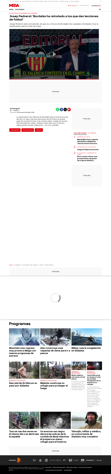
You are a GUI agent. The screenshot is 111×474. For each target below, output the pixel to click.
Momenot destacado (17, 380)
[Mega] (20, 5)
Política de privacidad (58, 467)
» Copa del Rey (48, 265)
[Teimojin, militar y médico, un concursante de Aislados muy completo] (86, 420)
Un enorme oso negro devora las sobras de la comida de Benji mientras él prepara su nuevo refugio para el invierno (54, 436)
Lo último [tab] (92, 133)
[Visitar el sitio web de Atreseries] (64, 460)
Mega (11, 265)
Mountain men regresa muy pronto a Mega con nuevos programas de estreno (22, 352)
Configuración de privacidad (53, 470)
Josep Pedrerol (28, 130)
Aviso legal (48, 467)
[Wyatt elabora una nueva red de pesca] (78, 366)
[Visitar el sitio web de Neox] (46, 460)
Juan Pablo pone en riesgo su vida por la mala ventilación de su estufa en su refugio (94, 379)
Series (11, 9)
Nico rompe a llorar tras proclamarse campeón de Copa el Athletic (87, 158)
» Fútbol (40, 265)
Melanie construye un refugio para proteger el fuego (54, 386)
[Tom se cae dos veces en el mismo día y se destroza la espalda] (24, 420)
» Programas (17, 265)
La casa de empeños (74, 1)
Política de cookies (71, 467)
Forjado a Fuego (43, 1)
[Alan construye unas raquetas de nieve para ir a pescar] (55, 337)
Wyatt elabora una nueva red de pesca (78, 377)
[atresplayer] (96, 5)
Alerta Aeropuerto (26, 1)
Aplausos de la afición (86, 147)
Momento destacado (48, 380)
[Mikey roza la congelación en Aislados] (86, 337)
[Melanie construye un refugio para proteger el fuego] (55, 370)
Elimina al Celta (83, 137)
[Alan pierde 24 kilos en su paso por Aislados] (24, 370)
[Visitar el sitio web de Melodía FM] (82, 460)
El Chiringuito (35, 1)
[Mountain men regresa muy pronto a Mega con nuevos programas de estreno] (24, 337)
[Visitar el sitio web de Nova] (52, 460)
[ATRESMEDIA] (15, 460)
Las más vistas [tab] (80, 133)
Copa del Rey (15, 130)
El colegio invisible (63, 1)
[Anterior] (10, 1)
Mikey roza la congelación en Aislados (86, 349)
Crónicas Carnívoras (53, 1)
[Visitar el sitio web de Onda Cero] (70, 460)
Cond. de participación (85, 467)
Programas (19, 9)
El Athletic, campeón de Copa (86, 153)
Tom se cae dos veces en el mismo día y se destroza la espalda (24, 434)
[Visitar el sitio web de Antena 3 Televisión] (34, 460)
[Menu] (100, 9)
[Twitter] (11, 110)
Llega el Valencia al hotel (87, 150)
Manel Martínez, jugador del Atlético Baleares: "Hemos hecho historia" (87, 141)
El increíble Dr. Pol (16, 1)
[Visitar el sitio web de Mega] (58, 460)
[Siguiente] (100, 1)
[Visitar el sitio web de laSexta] (40, 460)
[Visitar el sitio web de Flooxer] (99, 460)
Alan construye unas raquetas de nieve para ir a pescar (55, 351)
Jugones (39, 130)
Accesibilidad (68, 470)
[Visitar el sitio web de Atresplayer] (91, 460)
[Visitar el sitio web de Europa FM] (76, 460)
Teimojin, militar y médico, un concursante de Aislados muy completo (86, 434)
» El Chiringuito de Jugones (29, 265)
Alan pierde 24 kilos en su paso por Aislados (23, 384)
